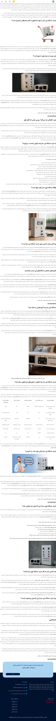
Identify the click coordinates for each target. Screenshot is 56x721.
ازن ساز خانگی (14, 704)
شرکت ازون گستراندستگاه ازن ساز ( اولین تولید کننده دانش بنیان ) (53, 1)
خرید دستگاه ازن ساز (50, 702)
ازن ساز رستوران (14, 709)
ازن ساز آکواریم (14, 706)
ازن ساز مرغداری (14, 711)
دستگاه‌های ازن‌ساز (45, 17)
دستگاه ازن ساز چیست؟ (49, 700)
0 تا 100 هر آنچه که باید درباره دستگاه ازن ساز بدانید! (21, 378)
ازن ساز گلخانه (14, 701)
